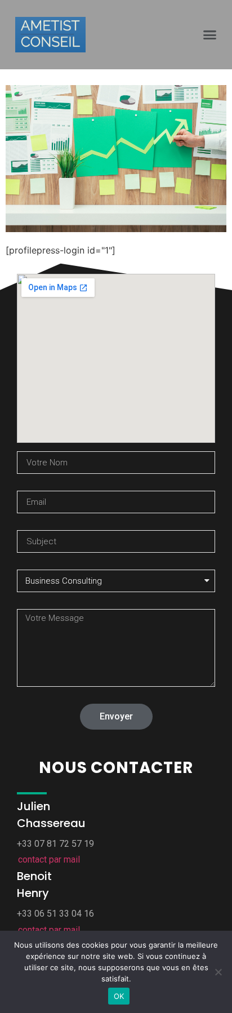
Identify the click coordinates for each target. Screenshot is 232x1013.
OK (119, 996)
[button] (209, 35)
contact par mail (49, 859)
